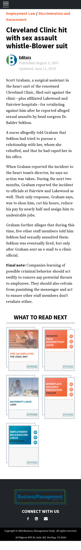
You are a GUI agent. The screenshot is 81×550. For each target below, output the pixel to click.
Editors (25, 57)
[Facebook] (28, 519)
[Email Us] (46, 519)
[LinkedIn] (36, 519)
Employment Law (21, 13)
